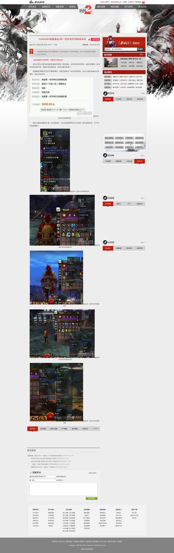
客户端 (142, 11)
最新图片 (103, 513)
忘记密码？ (60, 480)
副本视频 (115, 11)
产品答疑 (119, 541)
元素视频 (72, 526)
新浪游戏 (32, 17)
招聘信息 (89, 541)
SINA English (103, 541)
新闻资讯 (46, 7)
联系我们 (82, 541)
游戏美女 (101, 11)
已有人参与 (92, 473)
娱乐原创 (115, 22)
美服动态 (46, 17)
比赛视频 (87, 520)
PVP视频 (115, 17)
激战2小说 (119, 526)
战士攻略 (65, 513)
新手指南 (59, 11)
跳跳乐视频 (115, 14)
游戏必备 (142, 7)
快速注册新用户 (61, 476)
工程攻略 (65, 523)
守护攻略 (65, 520)
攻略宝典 (60, 7)
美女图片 (103, 526)
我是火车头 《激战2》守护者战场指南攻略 (48, 456)
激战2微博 (128, 11)
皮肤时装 (72, 14)
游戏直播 (128, 17)
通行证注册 (111, 541)
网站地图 (69, 541)
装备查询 (72, 11)
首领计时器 (142, 14)
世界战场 (87, 528)
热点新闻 (46, 14)
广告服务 (75, 541)
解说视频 (115, 19)
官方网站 (32, 14)
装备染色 (51, 520)
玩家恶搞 (101, 19)
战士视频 (72, 513)
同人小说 (128, 19)
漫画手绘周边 (102, 523)
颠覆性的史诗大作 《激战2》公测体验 (43, 467)
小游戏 (125, 2)
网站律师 (95, 541)
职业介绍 (59, 14)
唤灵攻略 (65, 531)
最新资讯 (46, 11)
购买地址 (128, 14)
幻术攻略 (65, 528)
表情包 (142, 17)
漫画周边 (101, 22)
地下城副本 (86, 518)
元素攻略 (65, 526)
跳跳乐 (51, 526)
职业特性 (72, 17)
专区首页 (32, 11)
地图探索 (59, 22)
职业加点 (59, 17)
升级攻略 (51, 515)
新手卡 (107, 2)
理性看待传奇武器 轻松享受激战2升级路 (43, 458)
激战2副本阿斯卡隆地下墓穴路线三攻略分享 (45, 461)
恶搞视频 (87, 526)
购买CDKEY (48, 45)
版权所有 (90, 549)
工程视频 (72, 523)
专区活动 (35, 526)
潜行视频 (72, 515)
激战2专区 (32, 45)
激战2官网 (40, 45)
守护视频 (72, 520)
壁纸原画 (101, 17)
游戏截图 (101, 14)
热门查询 (129, 7)
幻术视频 (72, 528)
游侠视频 (72, 518)
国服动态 (35, 518)
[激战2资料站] (86, 14)
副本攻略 (51, 523)
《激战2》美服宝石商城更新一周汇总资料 (44, 464)
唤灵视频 (72, 531)
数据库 (73, 7)
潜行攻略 (65, 515)
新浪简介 (55, 541)
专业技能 (51, 518)
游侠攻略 (65, 518)
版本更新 (46, 19)
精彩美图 (101, 7)
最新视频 (87, 513)
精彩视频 (115, 7)
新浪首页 (32, 19)
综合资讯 (35, 513)
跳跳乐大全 (60, 19)
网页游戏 (138, 2)
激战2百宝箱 (134, 515)
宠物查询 (72, 19)
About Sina (62, 541)
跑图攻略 (51, 513)
